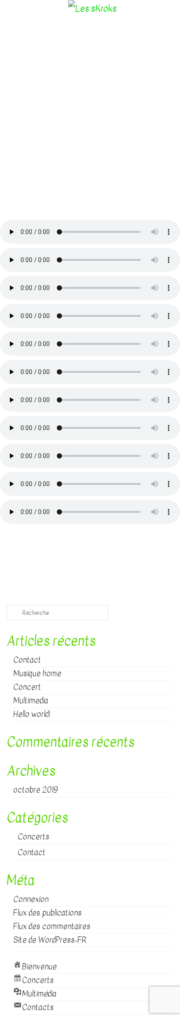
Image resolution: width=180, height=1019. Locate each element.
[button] (90, 192)
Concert (27, 687)
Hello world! (31, 714)
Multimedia (30, 701)
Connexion (30, 899)
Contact (27, 660)
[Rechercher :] (57, 612)
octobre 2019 (35, 790)
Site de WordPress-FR (50, 940)
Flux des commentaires (51, 926)
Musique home (37, 673)
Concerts (33, 837)
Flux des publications (47, 913)
